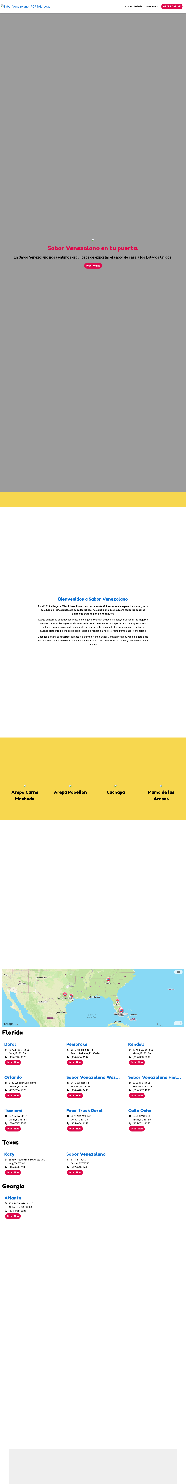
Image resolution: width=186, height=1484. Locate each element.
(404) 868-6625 (17, 1210)
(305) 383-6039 (141, 1057)
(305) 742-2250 (141, 1123)
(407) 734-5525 (17, 1090)
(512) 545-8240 (79, 1167)
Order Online (172, 6)
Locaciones (151, 6)
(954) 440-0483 (79, 1090)
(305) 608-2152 (79, 1123)
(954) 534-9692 (79, 1057)
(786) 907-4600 (141, 1090)
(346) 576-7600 (17, 1167)
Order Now (13, 1062)
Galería (138, 6)
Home (128, 6)
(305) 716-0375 (17, 1057)
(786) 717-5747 (17, 1123)
